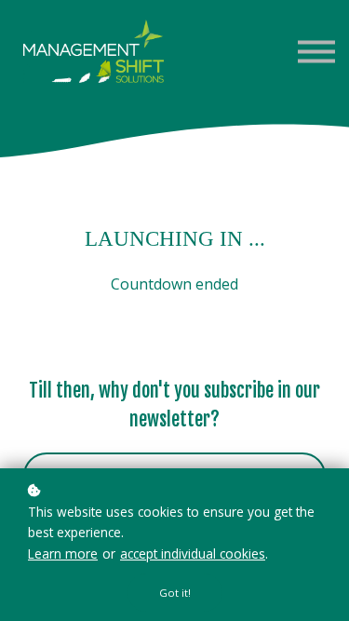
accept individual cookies (192, 553)
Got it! (175, 593)
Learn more (63, 553)
